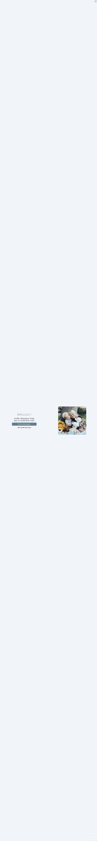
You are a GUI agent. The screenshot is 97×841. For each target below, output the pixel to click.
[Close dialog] (96, 1)
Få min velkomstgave (24, 424)
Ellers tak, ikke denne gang (24, 427)
